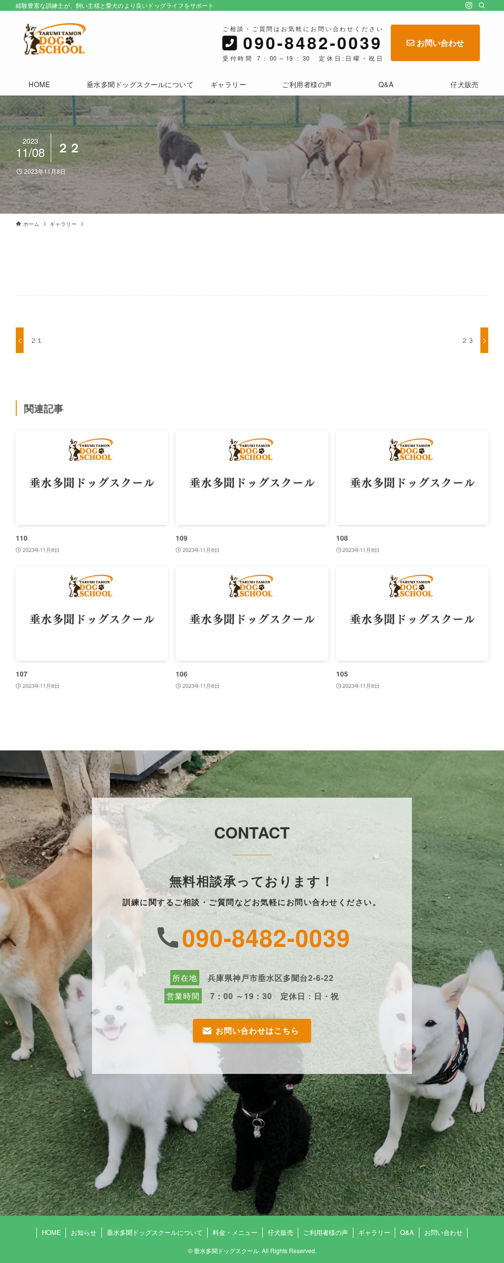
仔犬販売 (280, 1232)
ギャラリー (374, 1232)
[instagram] (469, 5)
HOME (51, 1232)
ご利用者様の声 (325, 1232)
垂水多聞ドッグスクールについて (155, 1232)
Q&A (407, 1232)
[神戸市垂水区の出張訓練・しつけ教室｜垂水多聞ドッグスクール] (55, 39)
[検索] (481, 5)
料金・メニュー (235, 1232)
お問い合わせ (440, 42)
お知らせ (83, 1232)
